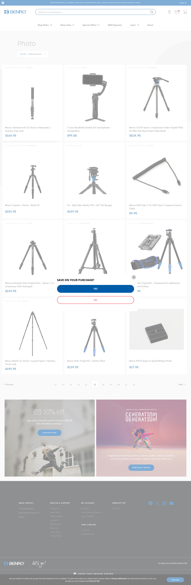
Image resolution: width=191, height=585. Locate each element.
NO (95, 299)
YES (95, 288)
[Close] (133, 277)
